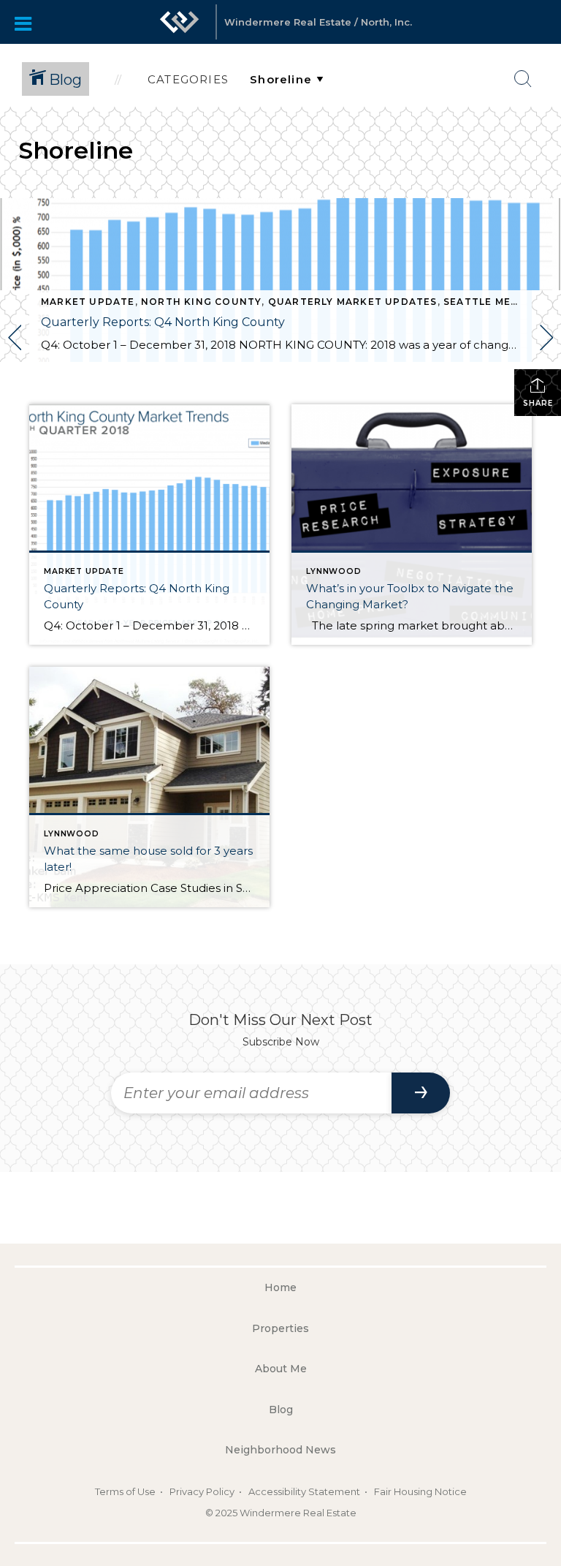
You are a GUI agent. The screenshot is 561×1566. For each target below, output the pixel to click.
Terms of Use (125, 1491)
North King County (201, 301)
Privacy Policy (201, 1491)
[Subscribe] (421, 1093)
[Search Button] (523, 79)
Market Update (88, 301)
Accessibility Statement (304, 1491)
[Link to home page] (179, 22)
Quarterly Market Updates (353, 301)
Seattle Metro (489, 301)
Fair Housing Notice (420, 1491)
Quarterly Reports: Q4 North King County (163, 322)
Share (538, 403)
